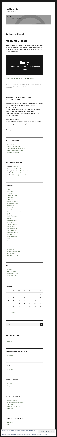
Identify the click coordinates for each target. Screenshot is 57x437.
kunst (9, 218)
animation (37, 84)
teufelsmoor (10, 249)
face (41, 84)
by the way (10, 193)
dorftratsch (10, 197)
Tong (8, 424)
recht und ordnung (12, 236)
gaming (11, 86)
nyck (9, 84)
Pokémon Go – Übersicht (14, 406)
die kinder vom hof (12, 195)
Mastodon (10, 369)
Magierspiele (11, 404)
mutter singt (11, 226)
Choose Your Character (14, 146)
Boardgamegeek (12, 400)
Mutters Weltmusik (13, 230)
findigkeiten (11, 205)
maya (25, 86)
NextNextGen (11, 234)
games (7, 86)
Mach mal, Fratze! (17, 40)
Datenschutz (11, 355)
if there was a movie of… (14, 212)
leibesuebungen (12, 220)
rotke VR (9, 238)
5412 (8, 189)
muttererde (12, 9)
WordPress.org (11, 275)
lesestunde (10, 222)
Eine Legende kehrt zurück (15, 150)
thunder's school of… (13, 251)
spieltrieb (10, 243)
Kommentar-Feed (12, 273)
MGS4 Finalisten (12, 224)
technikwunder (25, 84)
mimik (28, 86)
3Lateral (25, 78)
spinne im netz (11, 245)
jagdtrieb (10, 214)
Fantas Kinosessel (12, 201)
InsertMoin (10, 384)
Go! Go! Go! (10, 144)
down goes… (10, 199)
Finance (9, 169)
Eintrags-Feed (11, 271)
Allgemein (10, 191)
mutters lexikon (12, 228)
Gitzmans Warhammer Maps (15, 402)
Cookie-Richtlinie (43, 434)
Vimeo (32, 78)
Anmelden (10, 269)
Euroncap (10, 422)
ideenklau (10, 210)
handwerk (10, 208)
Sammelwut (10, 241)
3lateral (32, 84)
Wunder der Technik (13, 255)
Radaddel (10, 408)
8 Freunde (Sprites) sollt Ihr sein (16, 148)
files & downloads (12, 203)
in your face (20, 86)
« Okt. (13, 312)
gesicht (15, 86)
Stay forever (10, 386)
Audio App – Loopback (13, 339)
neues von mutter (12, 232)
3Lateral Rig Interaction (13, 78)
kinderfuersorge (12, 216)
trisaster (9, 341)
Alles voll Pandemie (13, 152)
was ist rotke (11, 253)
